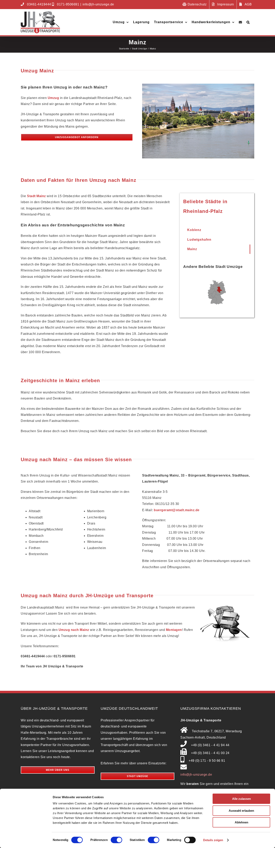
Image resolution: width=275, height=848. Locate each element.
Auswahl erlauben (241, 810)
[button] (248, 22)
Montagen (174, 630)
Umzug (53, 98)
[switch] (116, 840)
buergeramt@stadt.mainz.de (177, 510)
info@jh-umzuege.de (98, 4)
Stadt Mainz (36, 196)
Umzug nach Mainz (74, 630)
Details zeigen (213, 840)
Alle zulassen (241, 798)
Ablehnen (241, 822)
